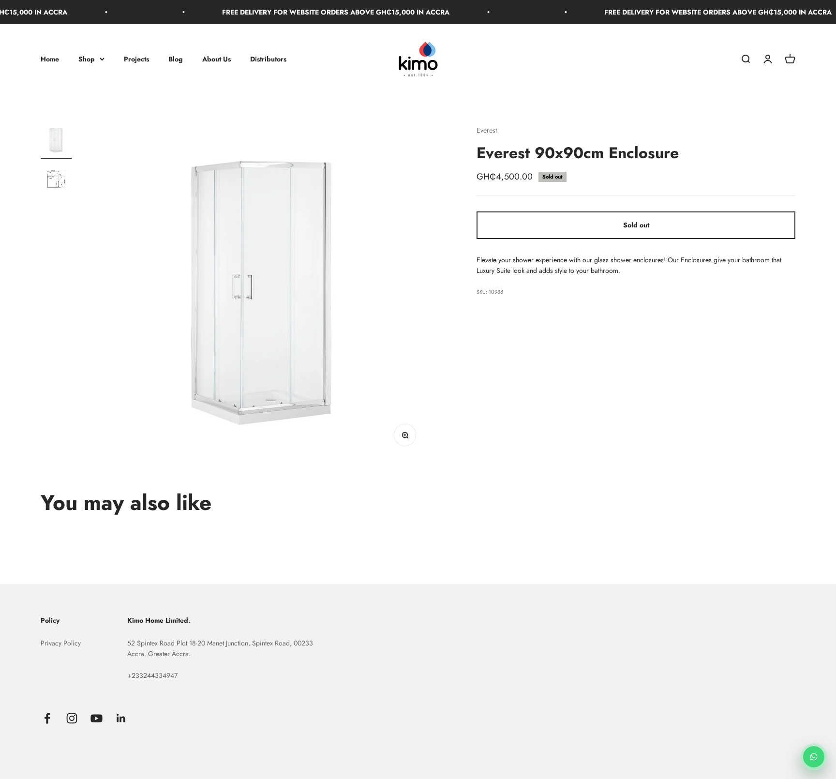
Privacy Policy (61, 643)
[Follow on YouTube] (96, 718)
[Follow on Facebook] (47, 718)
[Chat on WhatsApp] (813, 756)
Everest (487, 130)
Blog (175, 59)
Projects (136, 59)
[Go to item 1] (56, 142)
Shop (86, 59)
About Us (216, 59)
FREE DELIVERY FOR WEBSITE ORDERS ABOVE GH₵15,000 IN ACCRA (327, 12)
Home (50, 59)
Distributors (268, 59)
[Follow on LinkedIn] (121, 718)
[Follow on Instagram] (71, 718)
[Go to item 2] (56, 180)
